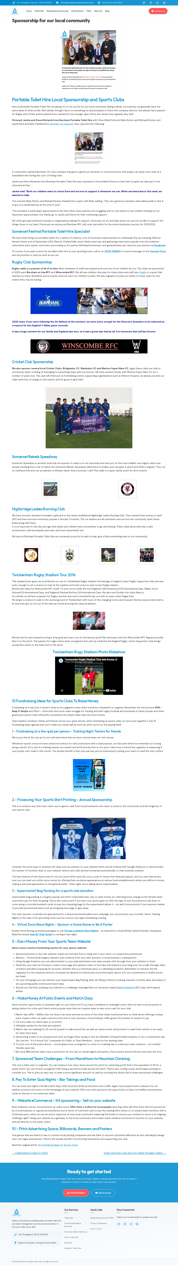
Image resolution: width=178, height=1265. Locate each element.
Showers (68, 1242)
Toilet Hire (68, 1218)
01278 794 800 (45, 3)
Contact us (160, 11)
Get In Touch (96, 1229)
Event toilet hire (71, 1237)
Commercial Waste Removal (72, 1225)
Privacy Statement (98, 1223)
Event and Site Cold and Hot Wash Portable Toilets (135, 1153)
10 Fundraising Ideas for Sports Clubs (58, 1145)
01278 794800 (77, 1192)
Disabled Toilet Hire (72, 1248)
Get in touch (105, 1192)
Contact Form (158, 251)
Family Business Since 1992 (102, 1218)
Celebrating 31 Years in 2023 (30, 1153)
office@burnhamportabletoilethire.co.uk (76, 3)
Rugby (143, 272)
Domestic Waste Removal (75, 1232)
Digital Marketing (126, 987)
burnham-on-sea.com (61, 123)
